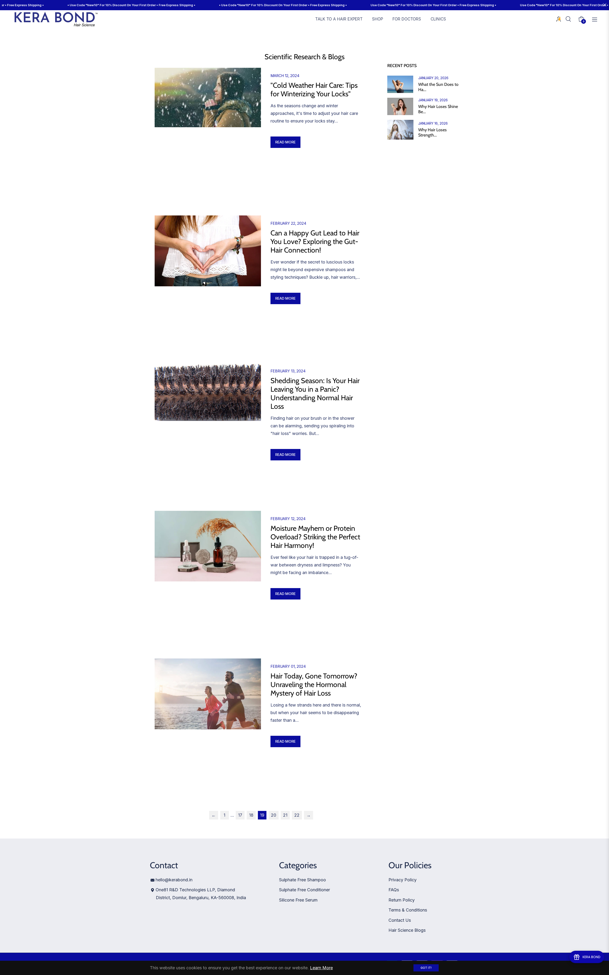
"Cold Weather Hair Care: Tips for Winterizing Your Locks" (314, 89)
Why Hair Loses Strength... (432, 132)
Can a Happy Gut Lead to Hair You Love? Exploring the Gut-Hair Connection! (314, 241)
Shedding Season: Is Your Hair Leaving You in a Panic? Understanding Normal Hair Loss (314, 393)
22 (297, 815)
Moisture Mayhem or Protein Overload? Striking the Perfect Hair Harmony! (315, 537)
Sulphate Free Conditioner (304, 889)
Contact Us (399, 920)
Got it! (426, 968)
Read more (285, 142)
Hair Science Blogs (407, 930)
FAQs (393, 889)
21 (285, 815)
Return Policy (401, 899)
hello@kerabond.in (174, 879)
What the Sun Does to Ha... (438, 87)
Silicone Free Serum (298, 899)
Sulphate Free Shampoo (302, 879)
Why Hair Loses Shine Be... (438, 109)
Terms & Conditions (407, 909)
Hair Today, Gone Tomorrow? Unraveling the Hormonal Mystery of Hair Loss (313, 684)
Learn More (321, 967)
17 (240, 815)
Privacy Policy (402, 879)
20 (273, 815)
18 (251, 815)
